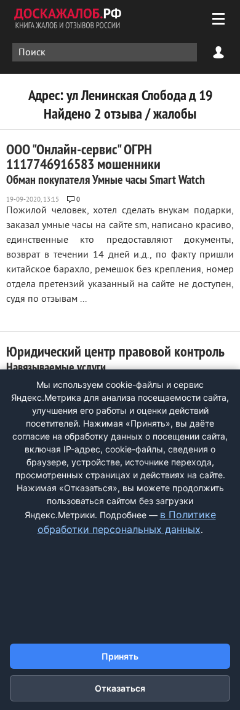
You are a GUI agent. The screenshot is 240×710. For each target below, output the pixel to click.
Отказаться (120, 688)
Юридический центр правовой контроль (115, 358)
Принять (120, 656)
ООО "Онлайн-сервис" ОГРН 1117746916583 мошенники (105, 163)
